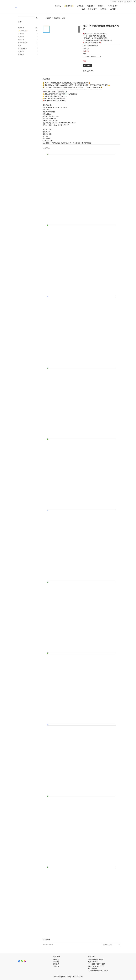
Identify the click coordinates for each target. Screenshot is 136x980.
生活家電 (103, 9)
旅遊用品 (113, 9)
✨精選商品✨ (69, 6)
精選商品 (21, 28)
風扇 (83, 9)
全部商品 (48, 18)
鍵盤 (63, 18)
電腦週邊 (90, 6)
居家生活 (101, 6)
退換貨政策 (57, 977)
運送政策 (56, 964)
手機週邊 (80, 6)
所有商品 (58, 6)
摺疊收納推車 (92, 9)
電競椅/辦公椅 (112, 6)
